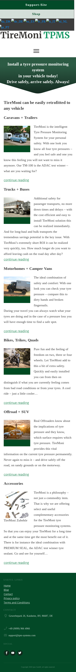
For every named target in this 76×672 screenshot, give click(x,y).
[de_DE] (17, 21)
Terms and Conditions (17, 602)
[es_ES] (29, 21)
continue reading (16, 180)
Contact (8, 594)
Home (7, 585)
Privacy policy (12, 598)
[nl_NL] (62, 21)
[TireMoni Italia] (51, 21)
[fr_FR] (40, 21)
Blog (6, 590)
